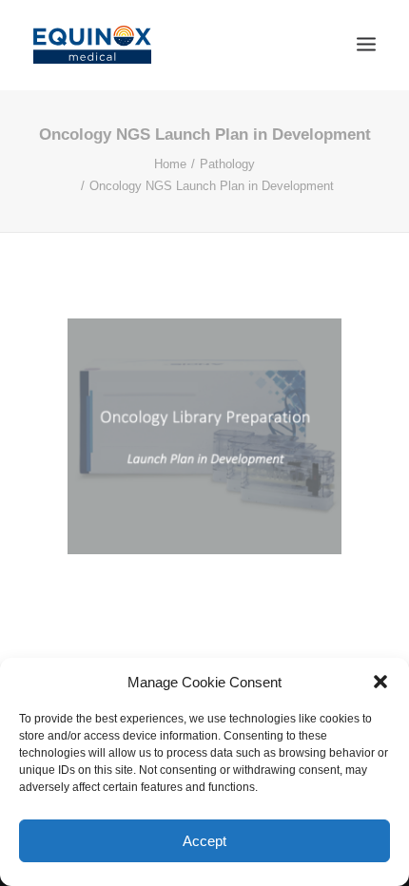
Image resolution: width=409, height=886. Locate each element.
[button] (380, 681)
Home (170, 164)
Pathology (227, 164)
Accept (204, 841)
